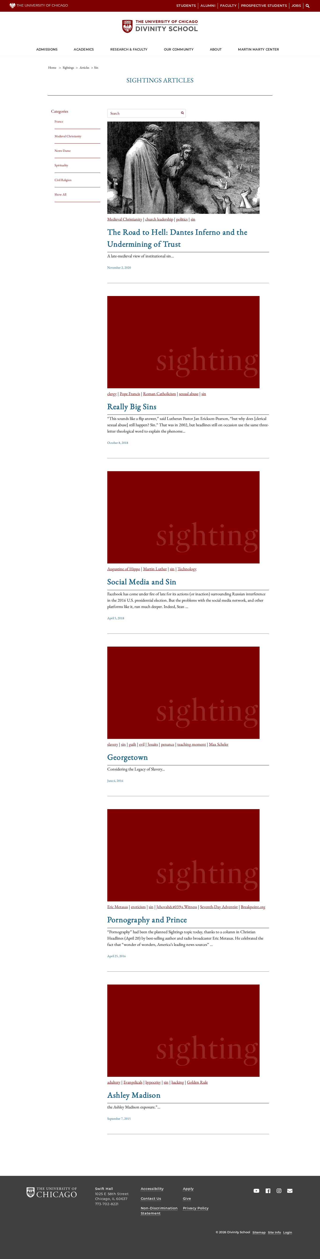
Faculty (228, 6)
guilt (132, 744)
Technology (187, 568)
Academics (84, 49)
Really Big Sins (131, 406)
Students (186, 6)
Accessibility (152, 1189)
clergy (112, 393)
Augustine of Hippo (123, 568)
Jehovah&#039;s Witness (176, 906)
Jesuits (153, 744)
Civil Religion (63, 180)
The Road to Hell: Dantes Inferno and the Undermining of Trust (177, 238)
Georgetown (127, 757)
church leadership (159, 219)
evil (142, 744)
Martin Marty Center (258, 49)
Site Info (274, 1232)
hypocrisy (153, 1082)
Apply (188, 1189)
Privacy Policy (196, 1208)
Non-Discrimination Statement (159, 1210)
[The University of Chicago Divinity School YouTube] (255, 1191)
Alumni (208, 6)
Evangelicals (132, 1082)
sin (193, 219)
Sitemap (259, 1232)
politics (182, 219)
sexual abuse (188, 393)
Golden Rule (197, 1082)
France (59, 121)
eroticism (138, 906)
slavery (112, 744)
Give (187, 1198)
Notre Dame (63, 150)
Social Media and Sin (141, 581)
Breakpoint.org (253, 906)
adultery (113, 1082)
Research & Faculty (129, 49)
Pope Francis (130, 393)
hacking (177, 1082)
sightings (68, 67)
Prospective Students (264, 6)
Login (287, 1232)
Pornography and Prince (147, 919)
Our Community (178, 49)
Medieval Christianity (68, 136)
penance (167, 744)
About (216, 49)
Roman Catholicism (159, 393)
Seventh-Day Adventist (219, 906)
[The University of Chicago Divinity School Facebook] (266, 1191)
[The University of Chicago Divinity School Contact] (288, 1191)
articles (84, 67)
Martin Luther (155, 568)
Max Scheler (218, 744)
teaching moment (191, 744)
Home (52, 67)
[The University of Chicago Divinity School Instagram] (277, 1191)
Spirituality (61, 165)
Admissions (47, 49)
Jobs (296, 6)
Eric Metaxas (117, 906)
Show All (60, 194)
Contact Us (151, 1198)
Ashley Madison (134, 1095)
